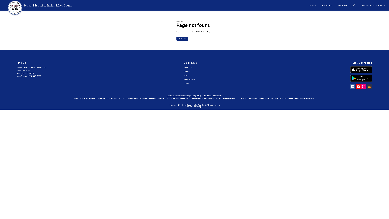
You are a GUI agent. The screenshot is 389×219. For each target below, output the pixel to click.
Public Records (189, 79)
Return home (182, 39)
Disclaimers (207, 96)
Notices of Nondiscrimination (178, 96)
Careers (187, 71)
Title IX (186, 84)
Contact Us (188, 67)
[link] (373, 5)
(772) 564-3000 (34, 76)
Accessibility (217, 96)
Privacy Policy (195, 96)
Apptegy (199, 107)
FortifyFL (187, 75)
